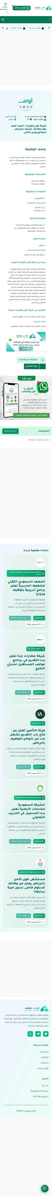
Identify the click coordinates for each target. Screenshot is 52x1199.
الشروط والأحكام (41, 1097)
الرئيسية (45, 1052)
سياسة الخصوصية (40, 1091)
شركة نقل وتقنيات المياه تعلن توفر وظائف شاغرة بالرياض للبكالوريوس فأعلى (28, 129)
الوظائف (45, 1058)
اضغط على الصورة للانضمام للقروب (31, 415)
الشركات (44, 1063)
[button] (2, 19)
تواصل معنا (43, 1069)
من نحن (45, 1086)
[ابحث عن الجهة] (45, 1188)
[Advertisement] (26, 59)
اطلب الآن (26, 349)
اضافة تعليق (10, 431)
